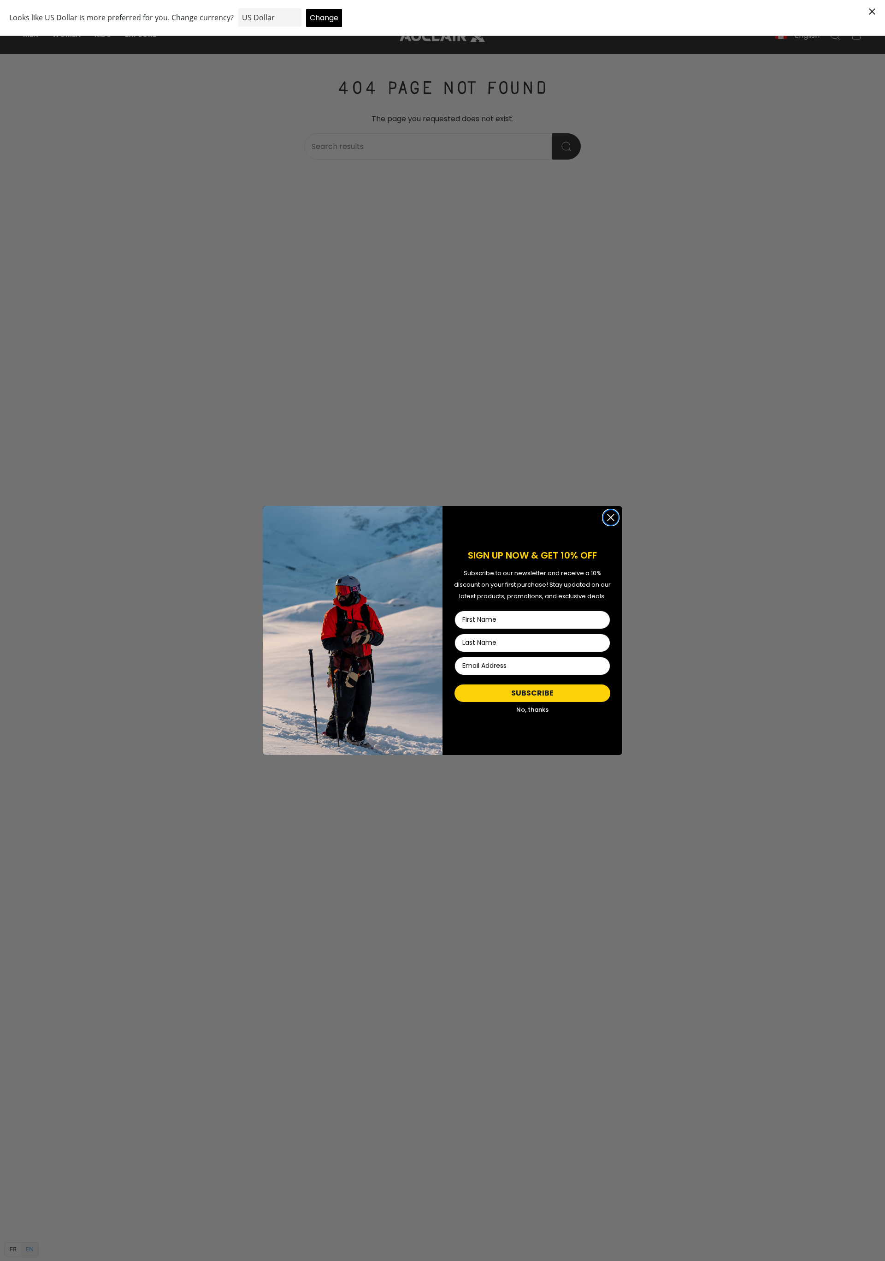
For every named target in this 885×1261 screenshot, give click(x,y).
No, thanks (532, 709)
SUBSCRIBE (532, 693)
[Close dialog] (611, 517)
